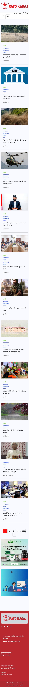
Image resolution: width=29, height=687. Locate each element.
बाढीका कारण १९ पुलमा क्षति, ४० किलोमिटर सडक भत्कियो (14, 56)
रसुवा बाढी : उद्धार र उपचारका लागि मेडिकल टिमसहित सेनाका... (14, 182)
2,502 (24, 531)
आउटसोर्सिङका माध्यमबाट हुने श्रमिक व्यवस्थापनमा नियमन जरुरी (12, 514)
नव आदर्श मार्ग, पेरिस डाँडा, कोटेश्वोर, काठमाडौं (13, 637)
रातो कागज (6, 60)
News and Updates (9, 475)
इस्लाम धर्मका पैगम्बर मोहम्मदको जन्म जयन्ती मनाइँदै (14, 309)
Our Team (3, 672)
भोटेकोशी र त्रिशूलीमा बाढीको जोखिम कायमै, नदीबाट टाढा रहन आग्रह (14, 141)
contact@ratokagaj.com (12, 641)
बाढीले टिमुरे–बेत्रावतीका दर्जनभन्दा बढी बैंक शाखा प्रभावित (14, 97)
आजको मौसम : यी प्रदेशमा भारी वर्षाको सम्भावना (13, 431)
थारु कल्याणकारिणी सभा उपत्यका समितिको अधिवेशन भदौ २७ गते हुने (14, 470)
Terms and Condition (6, 675)
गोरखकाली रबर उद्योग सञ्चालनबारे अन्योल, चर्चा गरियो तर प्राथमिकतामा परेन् (14, 350)
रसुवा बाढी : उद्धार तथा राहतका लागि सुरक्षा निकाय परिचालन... (14, 224)
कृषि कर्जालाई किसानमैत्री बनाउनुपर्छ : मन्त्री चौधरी (14, 268)
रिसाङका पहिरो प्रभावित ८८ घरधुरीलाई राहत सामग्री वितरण (14, 392)
